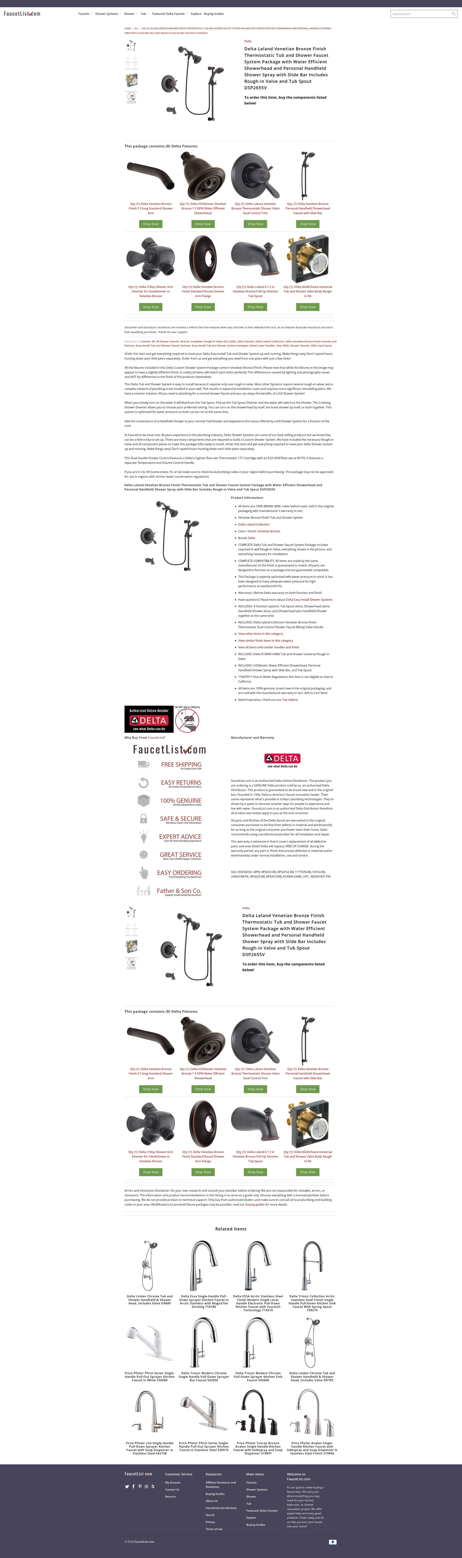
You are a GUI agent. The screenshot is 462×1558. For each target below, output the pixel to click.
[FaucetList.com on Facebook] (133, 1486)
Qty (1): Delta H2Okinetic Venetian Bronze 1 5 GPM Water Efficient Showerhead (203, 208)
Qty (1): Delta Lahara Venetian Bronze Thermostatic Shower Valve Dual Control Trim (255, 208)
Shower (129, 14)
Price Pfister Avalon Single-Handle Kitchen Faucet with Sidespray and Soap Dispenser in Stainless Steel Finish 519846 (312, 1412)
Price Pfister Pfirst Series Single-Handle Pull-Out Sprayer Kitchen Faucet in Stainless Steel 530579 (204, 1412)
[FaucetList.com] (39, 14)
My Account (172, 1482)
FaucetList (156, 738)
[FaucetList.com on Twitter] (127, 1486)
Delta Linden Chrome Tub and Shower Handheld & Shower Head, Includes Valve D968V (150, 1266)
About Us (212, 1501)
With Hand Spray (321, 345)
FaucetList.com (144, 1541)
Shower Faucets (300, 345)
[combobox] (424, 14)
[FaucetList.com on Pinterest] (140, 1486)
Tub (144, 14)
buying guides (255, 1204)
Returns (170, 1496)
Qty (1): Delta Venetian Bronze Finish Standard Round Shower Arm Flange (203, 291)
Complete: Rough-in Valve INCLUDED (213, 341)
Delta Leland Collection (269, 341)
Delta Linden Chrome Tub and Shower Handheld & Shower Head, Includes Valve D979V (312, 1342)
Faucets (84, 14)
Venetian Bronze (269, 531)
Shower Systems (107, 14)
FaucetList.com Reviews (221, 1508)
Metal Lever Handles (262, 345)
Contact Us (172, 1489)
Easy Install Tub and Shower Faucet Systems (163, 345)
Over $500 (282, 345)
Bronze (185, 341)
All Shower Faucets (167, 341)
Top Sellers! (290, 700)
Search (210, 1515)
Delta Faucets (245, 341)
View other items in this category (260, 634)
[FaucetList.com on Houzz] (153, 1486)
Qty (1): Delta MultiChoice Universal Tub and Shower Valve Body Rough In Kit (308, 291)
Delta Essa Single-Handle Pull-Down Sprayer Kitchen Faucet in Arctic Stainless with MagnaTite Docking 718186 (204, 1266)
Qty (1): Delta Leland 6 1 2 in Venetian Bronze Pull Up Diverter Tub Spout (255, 291)
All (153, 341)
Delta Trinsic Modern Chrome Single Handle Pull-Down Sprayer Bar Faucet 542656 (204, 1342)
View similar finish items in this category (265, 641)
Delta (248, 41)
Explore (196, 14)
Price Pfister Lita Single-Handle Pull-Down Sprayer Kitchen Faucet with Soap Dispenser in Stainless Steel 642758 (150, 1412)
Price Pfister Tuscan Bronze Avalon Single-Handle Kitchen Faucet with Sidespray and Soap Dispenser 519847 (258, 1412)
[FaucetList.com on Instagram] (146, 1486)
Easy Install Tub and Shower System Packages (220, 345)
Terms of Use (214, 1529)
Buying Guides (214, 14)
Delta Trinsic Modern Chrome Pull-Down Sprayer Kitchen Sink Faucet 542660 (258, 1342)
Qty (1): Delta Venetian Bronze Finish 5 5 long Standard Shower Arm (151, 208)
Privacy (210, 1522)
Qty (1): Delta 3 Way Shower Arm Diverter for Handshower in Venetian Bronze (150, 291)
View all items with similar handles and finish (268, 647)
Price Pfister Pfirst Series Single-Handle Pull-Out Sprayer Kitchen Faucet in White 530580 (150, 1342)
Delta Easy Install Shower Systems (309, 600)
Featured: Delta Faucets (168, 14)
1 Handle (144, 341)
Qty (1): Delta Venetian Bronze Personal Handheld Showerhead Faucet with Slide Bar (308, 208)
